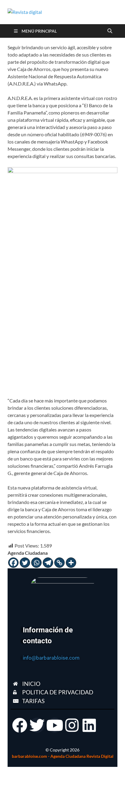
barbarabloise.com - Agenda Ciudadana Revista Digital (62, 756)
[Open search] (109, 31)
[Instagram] (71, 725)
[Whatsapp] (36, 562)
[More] (71, 562)
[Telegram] (48, 562)
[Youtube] (54, 725)
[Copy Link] (59, 562)
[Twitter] (25, 562)
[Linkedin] (89, 725)
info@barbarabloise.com (51, 658)
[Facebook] (13, 562)
